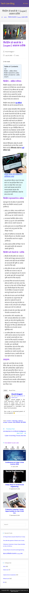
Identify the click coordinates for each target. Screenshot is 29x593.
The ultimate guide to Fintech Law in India (13, 540)
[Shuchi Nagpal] (7, 397)
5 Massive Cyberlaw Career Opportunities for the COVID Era (14, 511)
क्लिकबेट (18, 422)
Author (5, 390)
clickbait (8, 420)
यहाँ (23, 148)
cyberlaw (20, 420)
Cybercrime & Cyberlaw (9, 575)
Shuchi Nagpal (9, 51)
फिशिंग (24, 422)
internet (5, 422)
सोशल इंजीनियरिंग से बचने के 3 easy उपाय (12, 553)
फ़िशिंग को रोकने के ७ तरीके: (12, 75)
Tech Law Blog (7, 3)
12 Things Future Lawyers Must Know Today (14, 537)
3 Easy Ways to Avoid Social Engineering (14, 485)
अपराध (14, 422)
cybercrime (14, 420)
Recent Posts (12, 390)
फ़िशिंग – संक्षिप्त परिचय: (10, 71)
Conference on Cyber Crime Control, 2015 (14, 463)
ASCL (17, 55)
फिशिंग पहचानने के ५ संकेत (11, 73)
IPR (4, 582)
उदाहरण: (6, 77)
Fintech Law (6, 578)
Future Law (6, 570)
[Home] (2, 17)
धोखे (21, 422)
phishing (10, 422)
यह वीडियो (18, 103)
